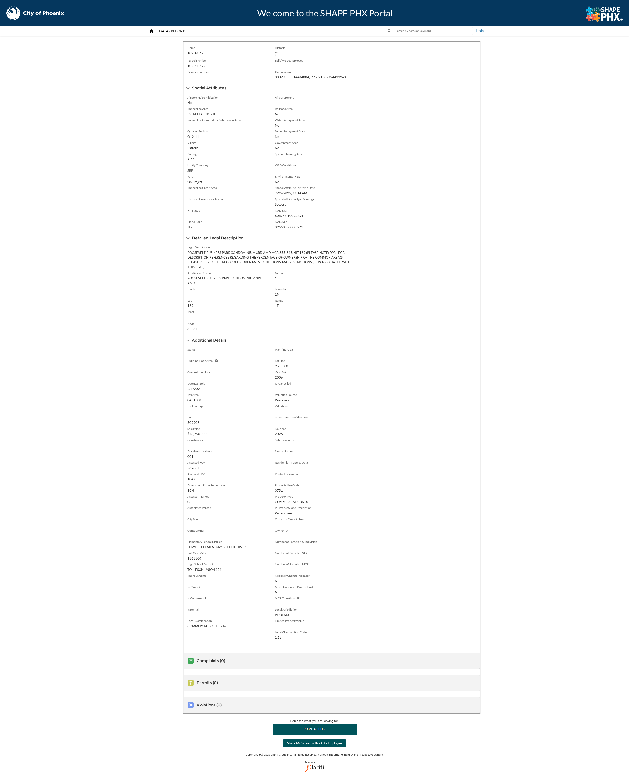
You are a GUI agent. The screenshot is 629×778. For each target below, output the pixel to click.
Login (480, 31)
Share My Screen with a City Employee (314, 743)
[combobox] (434, 31)
